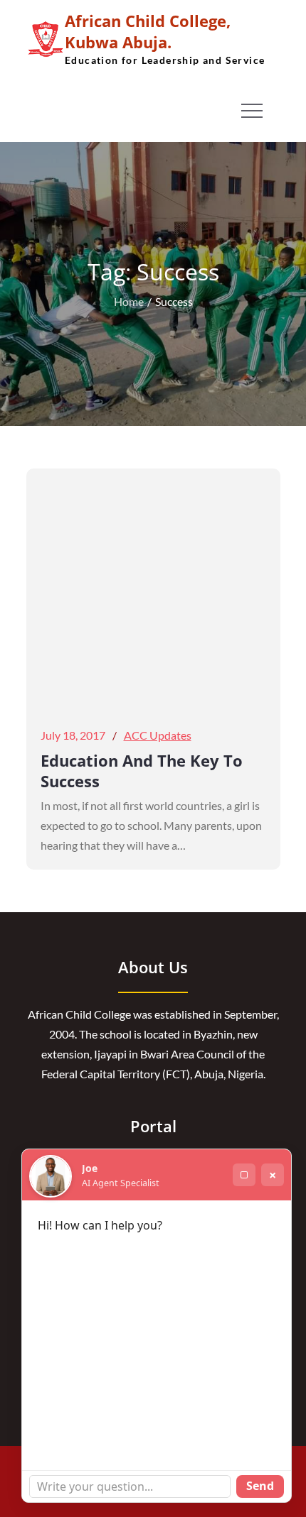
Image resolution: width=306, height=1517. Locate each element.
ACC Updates (157, 735)
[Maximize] (244, 1174)
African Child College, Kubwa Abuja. (148, 31)
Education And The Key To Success (142, 771)
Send (260, 1486)
